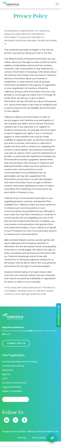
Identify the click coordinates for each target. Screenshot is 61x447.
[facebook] (24, 420)
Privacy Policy (39, 437)
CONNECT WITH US (16, 343)
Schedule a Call (58, 315)
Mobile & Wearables (12, 391)
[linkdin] (6, 420)
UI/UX (5, 378)
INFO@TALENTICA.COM (34, 294)
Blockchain (7, 370)
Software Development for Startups (20, 361)
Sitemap (21, 437)
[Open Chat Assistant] (51, 437)
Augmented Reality (11, 387)
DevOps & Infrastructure (14, 382)
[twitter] (15, 420)
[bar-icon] (58, 4)
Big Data (6, 374)
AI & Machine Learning (13, 365)
